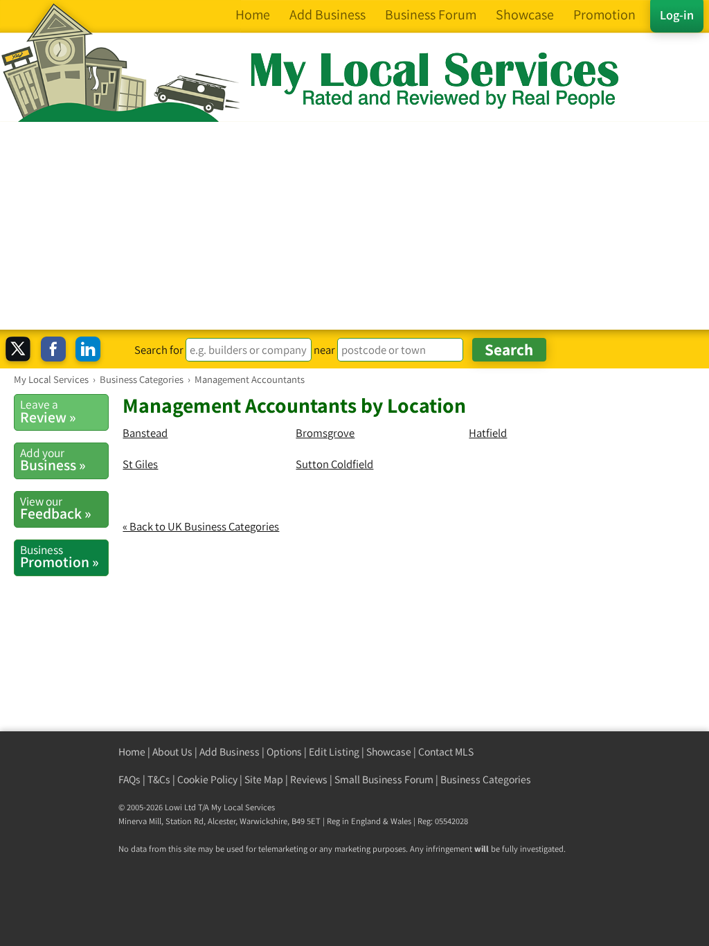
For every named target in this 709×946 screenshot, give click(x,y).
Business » (53, 460)
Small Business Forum (383, 779)
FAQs (129, 779)
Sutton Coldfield (334, 464)
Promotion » (59, 557)
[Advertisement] (354, 226)
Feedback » (55, 508)
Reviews (308, 779)
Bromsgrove (325, 432)
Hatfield (488, 432)
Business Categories (485, 779)
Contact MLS (446, 751)
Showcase (388, 751)
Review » (48, 411)
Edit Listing (334, 751)
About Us (172, 751)
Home (131, 751)
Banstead (145, 432)
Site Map (263, 779)
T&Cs (158, 779)
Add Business (229, 751)
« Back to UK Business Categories (201, 526)
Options (284, 751)
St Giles (140, 464)
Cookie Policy (207, 779)
